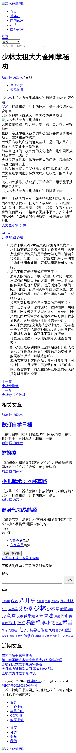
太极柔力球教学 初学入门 (21, 673)
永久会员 (17, 545)
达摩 (38, 636)
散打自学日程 (17, 424)
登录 (5, 37)
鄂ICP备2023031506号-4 (19, 685)
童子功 (60, 630)
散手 (12, 623)
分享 (5, 237)
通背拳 (45, 636)
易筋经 (33, 622)
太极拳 (26, 608)
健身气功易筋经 (19, 510)
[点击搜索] (43, 46)
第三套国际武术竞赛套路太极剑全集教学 (32, 660)
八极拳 (40, 601)
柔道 (59, 623)
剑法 (4, 609)
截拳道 (29, 616)
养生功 (55, 601)
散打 (21, 623)
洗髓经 (12, 630)
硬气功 (50, 630)
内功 (63, 601)
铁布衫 (53, 636)
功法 (13, 25)
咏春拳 (13, 609)
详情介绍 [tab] (17, 85)
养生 (47, 601)
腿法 (68, 630)
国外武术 (17, 29)
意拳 (20, 616)
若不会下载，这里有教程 (20, 558)
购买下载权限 (11, 553)
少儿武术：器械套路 (24, 481)
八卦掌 (27, 600)
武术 (5, 106)
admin (6, 233)
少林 (8, 97)
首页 (13, 11)
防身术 (69, 636)
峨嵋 (64, 609)
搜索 (5, 573)
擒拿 (64, 616)
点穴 (23, 629)
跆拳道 (28, 636)
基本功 (15, 16)
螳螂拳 (9, 453)
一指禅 (6, 601)
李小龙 (48, 622)
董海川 (13, 636)
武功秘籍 (34, 681)
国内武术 (17, 20)
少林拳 (53, 608)
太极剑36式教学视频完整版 (22, 664)
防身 (61, 636)
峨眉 (70, 609)
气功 (4, 630)
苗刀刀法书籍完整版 (17, 655)
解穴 (20, 636)
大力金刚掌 (10, 225)
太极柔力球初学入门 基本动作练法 (27, 669)
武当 (67, 622)
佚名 (14, 601)
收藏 (12, 237)
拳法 (48, 615)
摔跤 (57, 616)
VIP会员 (16, 540)
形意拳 (9, 615)
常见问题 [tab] (17, 90)
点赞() (22, 237)
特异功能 (37, 630)
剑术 (70, 601)
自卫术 (5, 636)
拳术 (39, 616)
